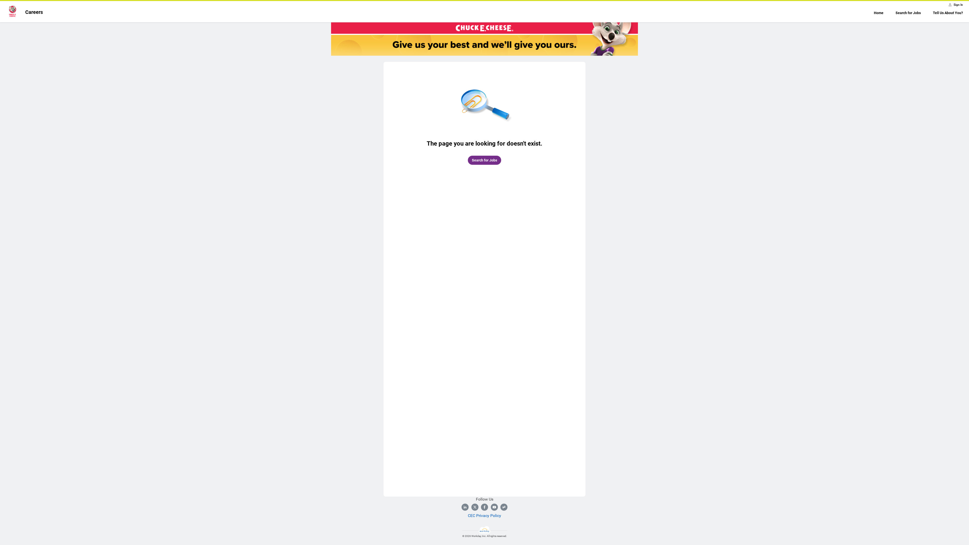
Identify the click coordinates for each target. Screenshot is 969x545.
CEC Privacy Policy (484, 515)
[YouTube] (494, 507)
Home (878, 13)
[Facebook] (484, 507)
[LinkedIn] (465, 507)
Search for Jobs (908, 13)
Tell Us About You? (948, 13)
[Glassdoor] (503, 507)
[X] (474, 507)
